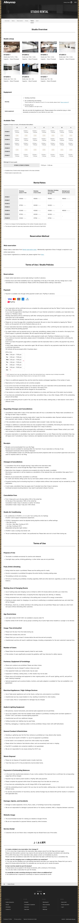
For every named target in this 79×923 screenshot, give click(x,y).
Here (42, 254)
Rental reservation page (30, 249)
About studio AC (65, 102)
